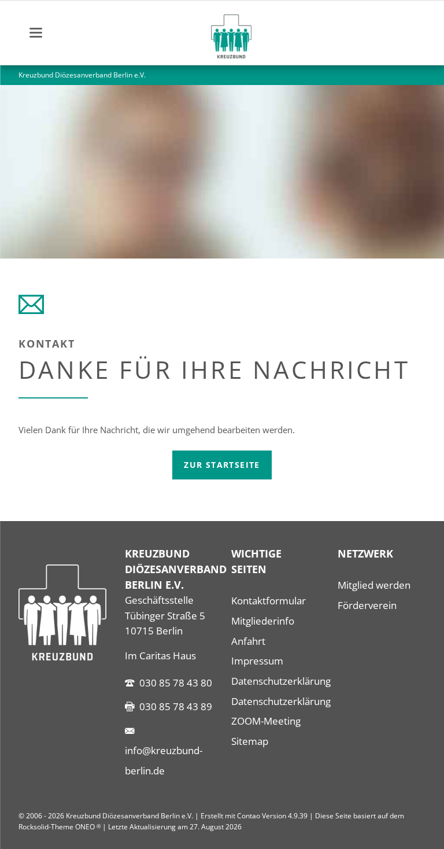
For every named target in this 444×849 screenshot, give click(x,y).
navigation (36, 32)
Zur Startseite (222, 464)
